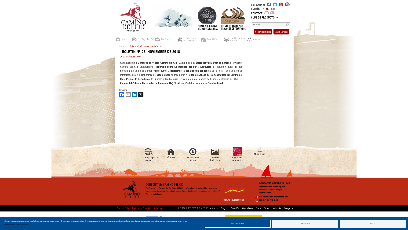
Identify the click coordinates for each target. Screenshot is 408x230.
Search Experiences (263, 31)
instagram (287, 4)
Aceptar (372, 224)
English (270, 9)
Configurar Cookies (237, 224)
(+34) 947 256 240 (268, 200)
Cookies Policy (123, 208)
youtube (281, 4)
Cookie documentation (22, 224)
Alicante (214, 208)
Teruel (267, 208)
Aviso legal (159, 208)
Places (171, 157)
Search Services (281, 31)
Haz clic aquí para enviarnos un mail (273, 196)
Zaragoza (288, 208)
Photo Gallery (215, 159)
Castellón (234, 208)
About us (259, 154)
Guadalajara (247, 208)
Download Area (193, 159)
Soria (258, 208)
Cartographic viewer (149, 159)
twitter (275, 4)
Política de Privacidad (142, 208)
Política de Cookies (9, 224)
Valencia (277, 208)
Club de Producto (263, 17)
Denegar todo (305, 224)
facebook (269, 4)
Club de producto (237, 159)
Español (256, 9)
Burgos (224, 208)
